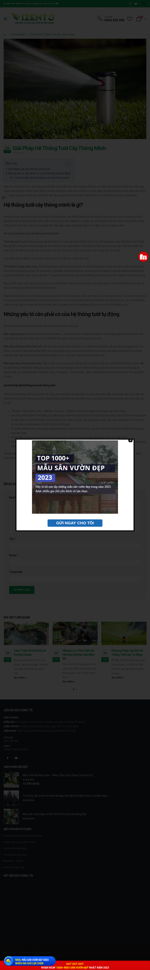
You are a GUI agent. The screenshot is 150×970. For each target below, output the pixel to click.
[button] (143, 257)
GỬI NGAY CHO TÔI (75, 523)
